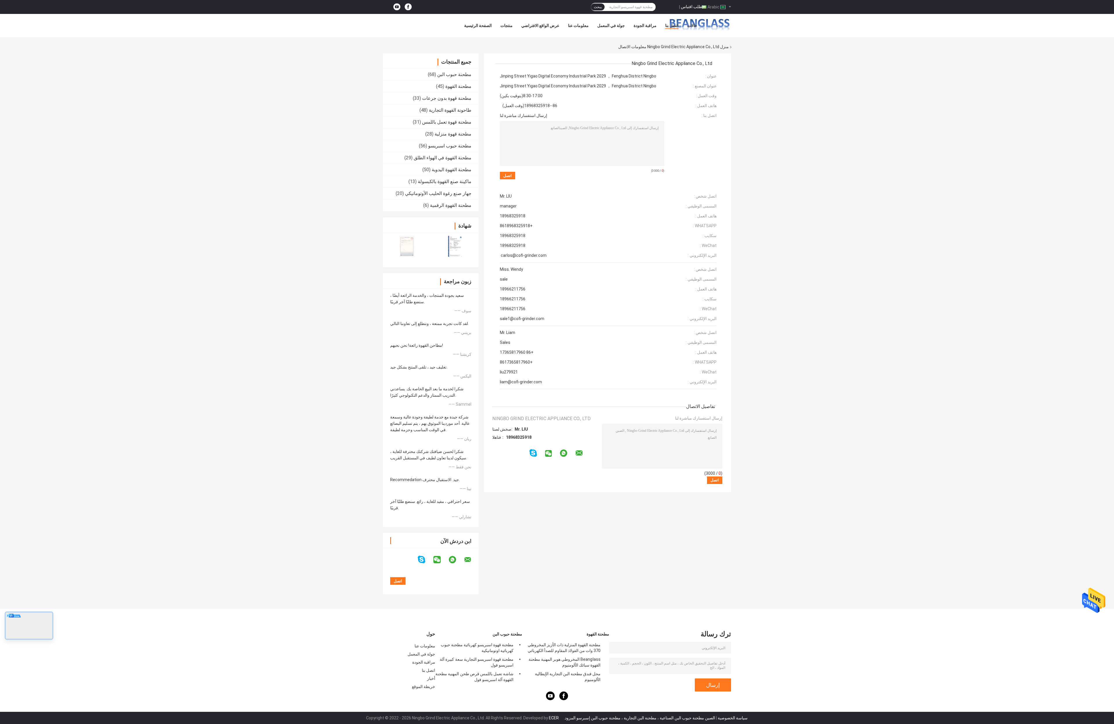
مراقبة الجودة (645, 25)
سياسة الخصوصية (733, 718)
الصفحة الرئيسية (478, 25)
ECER (554, 718)
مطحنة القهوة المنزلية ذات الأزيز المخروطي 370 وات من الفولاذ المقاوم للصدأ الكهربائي (564, 647)
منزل (724, 46)
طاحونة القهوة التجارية (450, 110)
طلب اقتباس (691, 6)
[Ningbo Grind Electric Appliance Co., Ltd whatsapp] (456, 559)
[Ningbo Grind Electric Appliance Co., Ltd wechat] (440, 559)
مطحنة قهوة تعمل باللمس (446, 122)
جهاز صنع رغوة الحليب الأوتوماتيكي (438, 193)
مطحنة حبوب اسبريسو (449, 146)
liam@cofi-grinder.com (521, 382)
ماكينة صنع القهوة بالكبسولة (444, 181)
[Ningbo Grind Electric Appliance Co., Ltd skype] (425, 559)
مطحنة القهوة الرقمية (450, 205)
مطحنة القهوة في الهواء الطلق (442, 157)
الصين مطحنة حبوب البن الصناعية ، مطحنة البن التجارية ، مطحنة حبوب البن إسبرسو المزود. (639, 718)
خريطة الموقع (423, 686)
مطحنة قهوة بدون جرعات (446, 98)
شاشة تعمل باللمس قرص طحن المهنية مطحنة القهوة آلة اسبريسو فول (474, 676)
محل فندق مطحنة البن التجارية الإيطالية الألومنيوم (568, 676)
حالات (692, 25)
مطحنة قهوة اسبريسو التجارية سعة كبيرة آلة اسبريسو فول (476, 662)
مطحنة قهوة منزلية (453, 134)
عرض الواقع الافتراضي (540, 25)
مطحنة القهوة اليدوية (451, 169)
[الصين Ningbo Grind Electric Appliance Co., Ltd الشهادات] (407, 246)
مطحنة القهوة (458, 86)
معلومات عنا (578, 25)
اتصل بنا (672, 25)
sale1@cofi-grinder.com (522, 318)
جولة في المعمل (611, 25)
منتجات (506, 25)
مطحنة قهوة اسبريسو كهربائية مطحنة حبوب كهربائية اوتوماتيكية (477, 647)
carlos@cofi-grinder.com (523, 255)
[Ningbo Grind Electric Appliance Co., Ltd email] (471, 559)
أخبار (431, 678)
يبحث (598, 7)
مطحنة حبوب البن (454, 74)
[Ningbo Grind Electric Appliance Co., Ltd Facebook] (408, 7)
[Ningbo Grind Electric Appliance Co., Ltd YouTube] (397, 7)
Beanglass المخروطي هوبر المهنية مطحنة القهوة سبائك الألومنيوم (565, 662)
